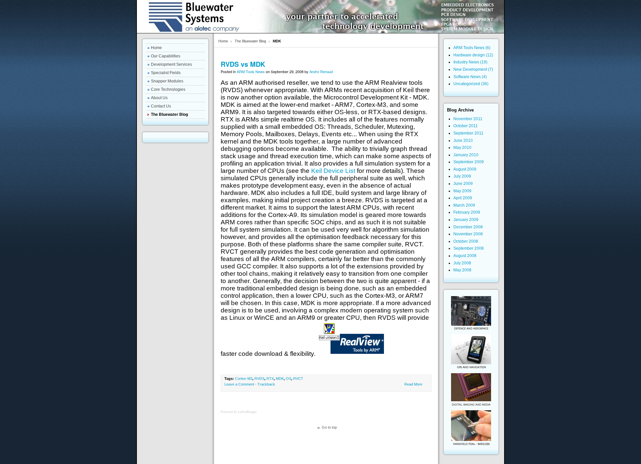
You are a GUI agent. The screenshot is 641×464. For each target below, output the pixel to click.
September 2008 (468, 248)
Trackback (266, 384)
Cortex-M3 (243, 379)
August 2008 (464, 255)
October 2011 (465, 126)
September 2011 (468, 133)
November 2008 (468, 234)
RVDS (259, 379)
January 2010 (465, 155)
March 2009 (464, 205)
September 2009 (468, 162)
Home (223, 41)
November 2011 (467, 119)
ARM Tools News (251, 71)
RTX (270, 379)
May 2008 (462, 270)
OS (288, 379)
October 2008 (465, 241)
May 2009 (462, 191)
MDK (280, 379)
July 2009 (462, 176)
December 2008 (468, 227)
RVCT (298, 379)
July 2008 (462, 263)
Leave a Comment (239, 384)
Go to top (329, 427)
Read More (413, 384)
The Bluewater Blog (250, 41)
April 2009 (462, 198)
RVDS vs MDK (243, 64)
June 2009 (463, 183)
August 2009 (464, 169)
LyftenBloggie (247, 412)
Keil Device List (333, 170)
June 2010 (463, 140)
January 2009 (465, 219)
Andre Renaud (321, 71)
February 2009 (466, 212)
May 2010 (462, 147)
